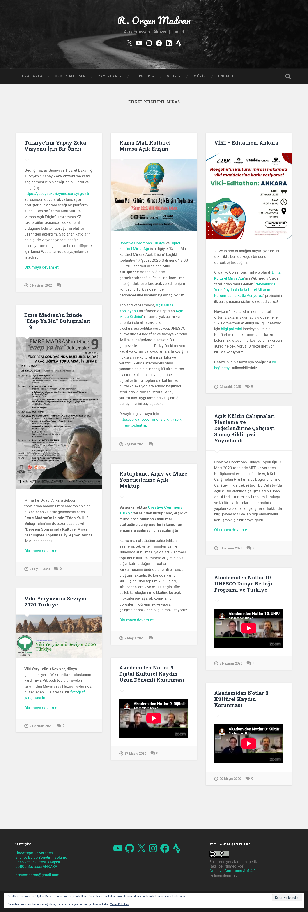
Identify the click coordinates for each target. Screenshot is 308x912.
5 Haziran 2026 (41, 285)
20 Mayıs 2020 (230, 779)
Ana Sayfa (32, 76)
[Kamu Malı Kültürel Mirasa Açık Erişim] (154, 195)
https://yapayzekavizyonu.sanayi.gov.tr (57, 193)
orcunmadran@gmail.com (37, 874)
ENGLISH (226, 76)
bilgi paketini (231, 329)
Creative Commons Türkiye (142, 243)
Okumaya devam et (51, 267)
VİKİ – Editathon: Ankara (246, 142)
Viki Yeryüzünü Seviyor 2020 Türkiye (55, 601)
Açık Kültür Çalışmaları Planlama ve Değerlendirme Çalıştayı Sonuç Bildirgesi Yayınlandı (244, 428)
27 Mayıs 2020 (135, 754)
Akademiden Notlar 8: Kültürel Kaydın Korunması (241, 698)
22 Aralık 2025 (230, 387)
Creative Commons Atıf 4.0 (232, 870)
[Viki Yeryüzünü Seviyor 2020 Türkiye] (59, 636)
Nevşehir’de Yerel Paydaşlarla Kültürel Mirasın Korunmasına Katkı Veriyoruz (244, 290)
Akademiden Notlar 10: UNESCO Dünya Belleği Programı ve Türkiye (243, 583)
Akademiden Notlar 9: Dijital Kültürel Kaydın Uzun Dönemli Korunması (151, 673)
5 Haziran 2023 (230, 548)
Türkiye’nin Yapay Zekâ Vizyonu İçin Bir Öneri (55, 145)
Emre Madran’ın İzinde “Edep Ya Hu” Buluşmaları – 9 (57, 320)
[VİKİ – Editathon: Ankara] (249, 196)
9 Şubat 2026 (134, 444)
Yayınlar (107, 76)
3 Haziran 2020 (230, 663)
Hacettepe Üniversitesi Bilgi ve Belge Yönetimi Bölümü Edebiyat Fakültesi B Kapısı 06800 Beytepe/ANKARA (41, 860)
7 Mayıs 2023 (134, 638)
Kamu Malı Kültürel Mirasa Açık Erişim (145, 145)
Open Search (288, 76)
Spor (172, 76)
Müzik (199, 76)
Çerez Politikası (119, 904)
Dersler (142, 76)
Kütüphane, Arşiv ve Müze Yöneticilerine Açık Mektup (153, 479)
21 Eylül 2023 (40, 569)
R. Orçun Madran (154, 20)
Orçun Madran (70, 76)
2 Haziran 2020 (41, 726)
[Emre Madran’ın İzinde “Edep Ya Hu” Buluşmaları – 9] (59, 413)
